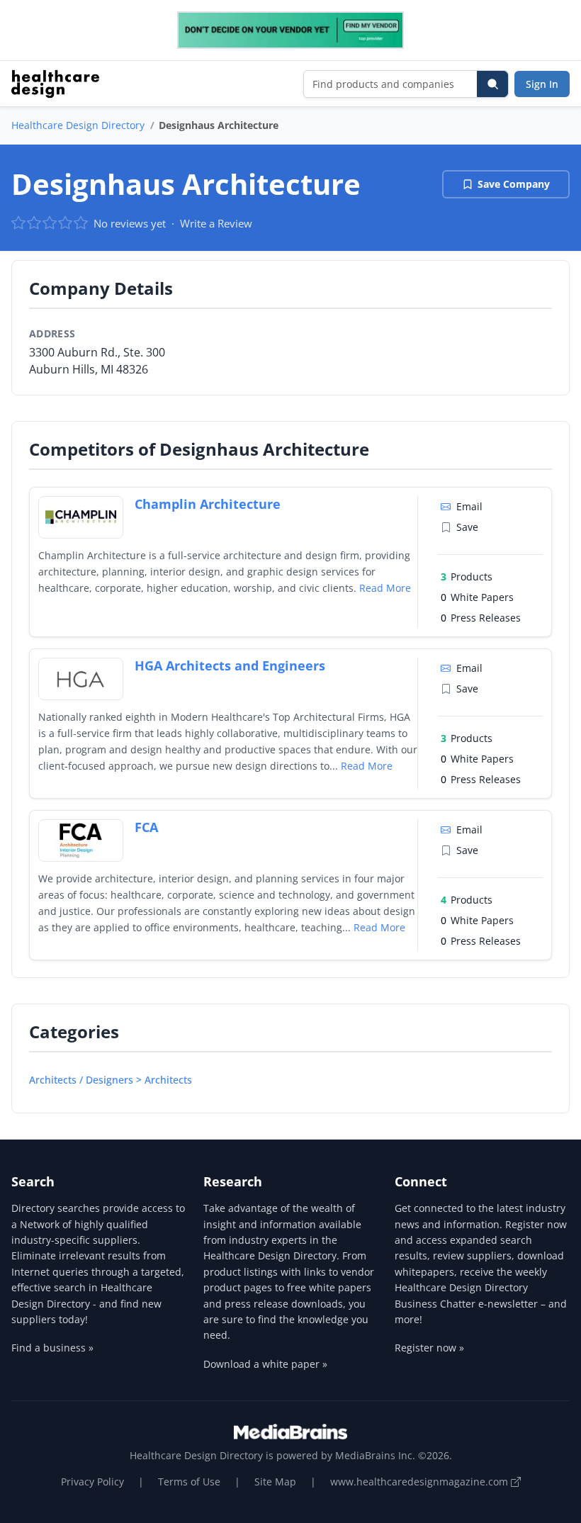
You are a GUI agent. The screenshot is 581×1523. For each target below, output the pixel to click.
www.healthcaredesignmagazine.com (420, 1481)
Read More (385, 588)
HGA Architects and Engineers (230, 665)
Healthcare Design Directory (78, 125)
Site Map (275, 1481)
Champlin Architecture (208, 503)
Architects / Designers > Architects (110, 1079)
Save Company (514, 184)
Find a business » (52, 1347)
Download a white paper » (265, 1364)
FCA (146, 827)
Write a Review (216, 223)
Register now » (429, 1347)
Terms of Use (189, 1481)
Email (469, 506)
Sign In (542, 84)
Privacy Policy (92, 1481)
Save (467, 527)
